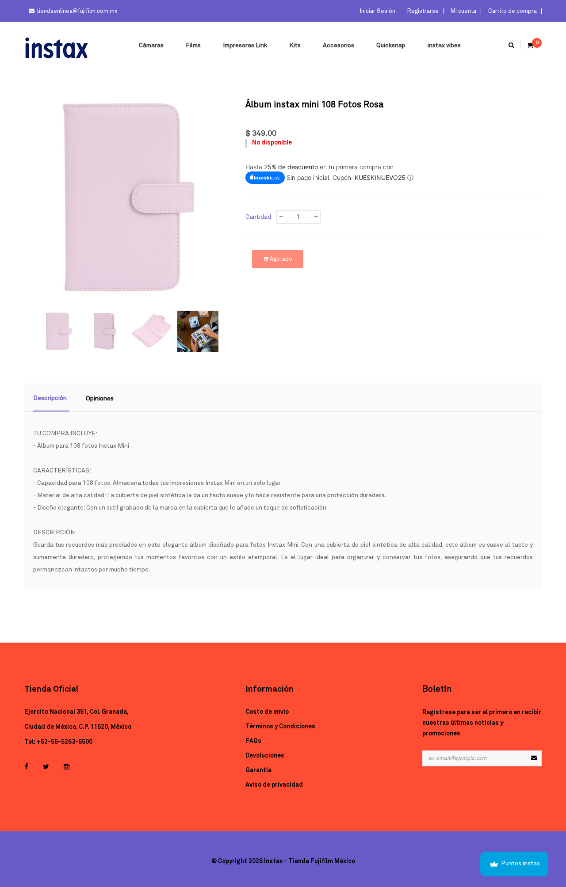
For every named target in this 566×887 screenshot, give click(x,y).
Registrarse (422, 11)
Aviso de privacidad (274, 785)
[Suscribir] (533, 758)
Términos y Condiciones (280, 726)
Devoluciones (264, 756)
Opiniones (100, 399)
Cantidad (258, 217)
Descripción (50, 398)
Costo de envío (267, 712)
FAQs (253, 741)
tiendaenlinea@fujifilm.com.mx (77, 11)
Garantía (258, 770)
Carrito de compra (512, 11)
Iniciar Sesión (377, 11)
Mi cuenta (462, 11)
